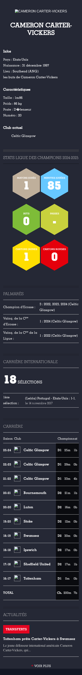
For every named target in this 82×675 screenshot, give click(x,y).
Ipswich (30, 550)
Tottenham (32, 578)
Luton (28, 507)
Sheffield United (37, 564)
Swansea (31, 535)
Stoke (28, 521)
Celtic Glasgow (23, 136)
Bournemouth (35, 493)
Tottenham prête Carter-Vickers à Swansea (39, 639)
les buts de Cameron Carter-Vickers (30, 77)
